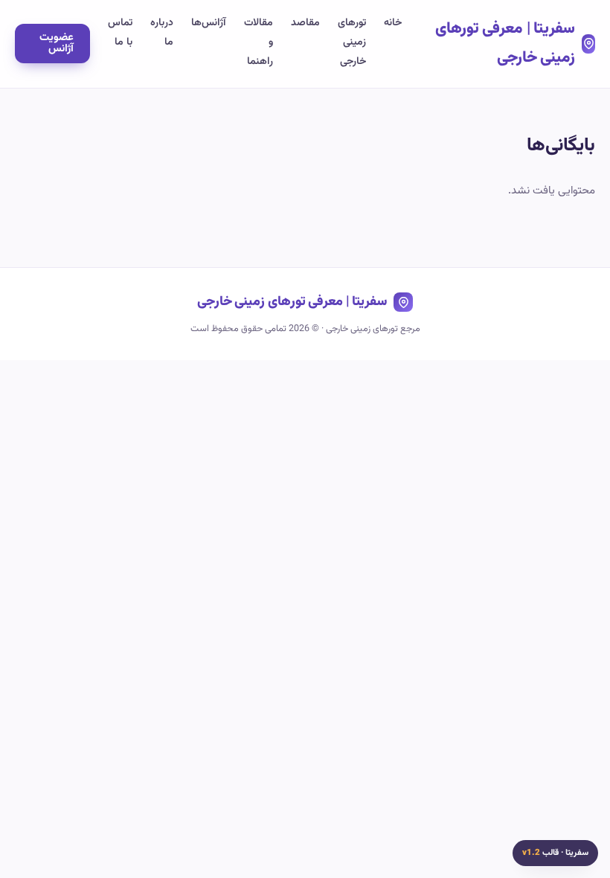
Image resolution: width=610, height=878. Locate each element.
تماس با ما (120, 33)
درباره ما (161, 33)
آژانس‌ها (208, 23)
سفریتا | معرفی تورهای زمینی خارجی (505, 43)
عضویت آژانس (56, 43)
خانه (393, 23)
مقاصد (305, 23)
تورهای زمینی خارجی (352, 42)
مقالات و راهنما (258, 42)
